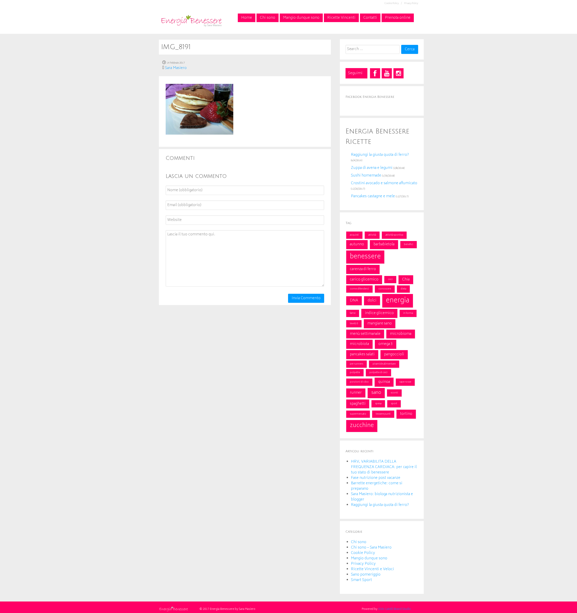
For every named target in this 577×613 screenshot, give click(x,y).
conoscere (384, 289)
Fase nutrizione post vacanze (375, 478)
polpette (355, 372)
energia (397, 301)
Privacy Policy (411, 4)
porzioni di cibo (359, 382)
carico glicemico (364, 279)
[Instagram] (398, 73)
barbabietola (383, 244)
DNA (354, 300)
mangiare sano (379, 323)
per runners (356, 364)
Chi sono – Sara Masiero (371, 547)
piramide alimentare (384, 364)
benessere (365, 256)
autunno (357, 244)
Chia (406, 279)
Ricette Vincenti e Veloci (372, 569)
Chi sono (358, 542)
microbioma (400, 334)
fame (352, 313)
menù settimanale (365, 334)
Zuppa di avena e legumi (371, 168)
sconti (394, 393)
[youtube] (387, 73)
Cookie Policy (363, 553)
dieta (403, 289)
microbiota (359, 344)
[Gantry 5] (191, 20)
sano (376, 393)
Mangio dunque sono (369, 558)
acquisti (354, 235)
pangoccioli (394, 354)
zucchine (362, 426)
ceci (390, 279)
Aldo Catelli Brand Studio (394, 609)
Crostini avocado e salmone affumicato (384, 183)
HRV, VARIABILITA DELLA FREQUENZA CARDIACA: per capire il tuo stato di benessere (384, 467)
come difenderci (359, 289)
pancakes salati (362, 354)
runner (356, 393)
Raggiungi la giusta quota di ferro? (380, 155)
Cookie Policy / (393, 4)
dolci (372, 300)
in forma (408, 313)
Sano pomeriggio (365, 575)
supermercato (358, 414)
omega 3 (385, 344)
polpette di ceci (378, 372)
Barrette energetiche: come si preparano (376, 486)
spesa (378, 404)
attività (372, 235)
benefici (408, 244)
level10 (354, 323)
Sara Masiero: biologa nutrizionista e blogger (382, 497)
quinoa (384, 382)
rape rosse (405, 382)
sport (394, 404)
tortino (406, 414)
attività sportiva (394, 235)
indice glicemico (379, 313)
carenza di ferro (363, 269)
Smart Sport (361, 580)
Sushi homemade (366, 175)
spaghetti (358, 404)
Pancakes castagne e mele (373, 196)
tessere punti (383, 414)
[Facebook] (375, 73)
